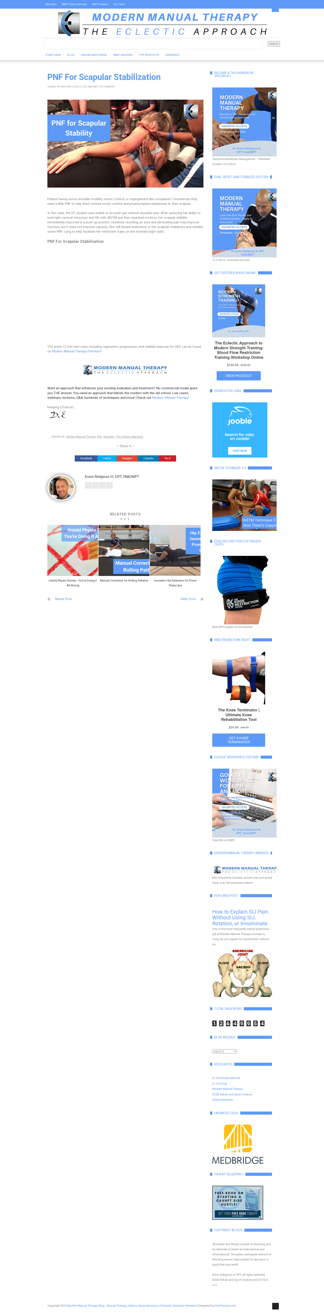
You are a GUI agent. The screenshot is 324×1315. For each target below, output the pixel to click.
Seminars (172, 55)
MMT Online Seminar (74, 4)
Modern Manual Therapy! (170, 398)
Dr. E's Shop (219, 1083)
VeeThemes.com (225, 1305)
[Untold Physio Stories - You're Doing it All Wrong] (72, 550)
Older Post (188, 599)
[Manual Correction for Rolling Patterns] (124, 550)
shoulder (108, 436)
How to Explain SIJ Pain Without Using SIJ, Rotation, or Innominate (240, 918)
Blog (70, 55)
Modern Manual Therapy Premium (76, 351)
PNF (99, 436)
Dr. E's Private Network (226, 1078)
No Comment (107, 87)
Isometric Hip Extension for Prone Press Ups (175, 583)
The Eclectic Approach (129, 436)
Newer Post (63, 599)
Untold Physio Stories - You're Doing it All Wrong (73, 583)
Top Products (149, 55)
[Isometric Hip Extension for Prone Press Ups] (175, 550)
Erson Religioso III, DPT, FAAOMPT (79, 87)
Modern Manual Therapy (81, 436)
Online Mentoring (94, 55)
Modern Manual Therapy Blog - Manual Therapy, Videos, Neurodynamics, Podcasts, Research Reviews (131, 1305)
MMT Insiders (100, 4)
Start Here (51, 4)
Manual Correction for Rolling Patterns (124, 580)
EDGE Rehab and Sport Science (232, 1094)
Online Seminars (222, 1099)
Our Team (119, 4)
